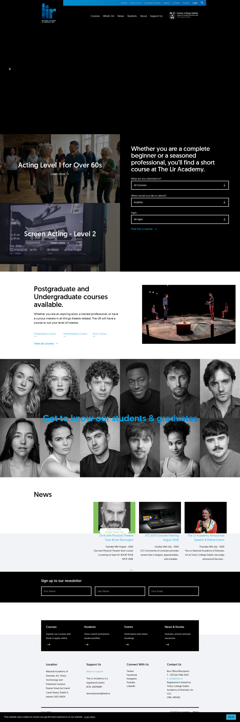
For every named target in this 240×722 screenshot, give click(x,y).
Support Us (156, 16)
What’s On (108, 16)
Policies (186, 3)
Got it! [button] (231, 717)
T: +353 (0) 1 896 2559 (178, 674)
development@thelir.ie (98, 693)
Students (132, 16)
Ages (134, 212)
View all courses (44, 343)
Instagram (132, 678)
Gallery (167, 3)
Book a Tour (136, 3)
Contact (176, 3)
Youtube (131, 682)
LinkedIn (131, 686)
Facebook (132, 674)
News (121, 16)
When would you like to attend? (148, 195)
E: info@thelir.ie (175, 678)
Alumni (124, 3)
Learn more (58, 174)
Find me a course (142, 228)
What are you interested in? (146, 178)
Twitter (130, 671)
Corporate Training (152, 3)
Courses (95, 16)
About (143, 16)
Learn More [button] (89, 717)
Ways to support (94, 671)
